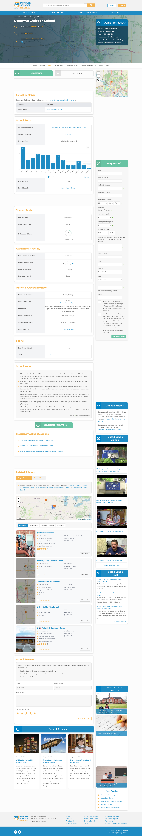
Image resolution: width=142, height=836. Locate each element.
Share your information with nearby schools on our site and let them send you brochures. (114, 306)
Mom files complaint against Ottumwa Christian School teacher (109, 501)
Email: (100, 170)
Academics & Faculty (72, 66)
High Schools (34, 525)
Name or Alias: (59, 684)
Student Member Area (91, 816)
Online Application (68, 329)
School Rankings (71, 823)
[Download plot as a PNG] (88, 147)
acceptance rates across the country (110, 430)
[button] (18, 714)
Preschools (60, 525)
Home (68, 816)
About (35, 66)
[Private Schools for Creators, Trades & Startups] (53, 744)
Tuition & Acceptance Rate (88, 66)
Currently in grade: (104, 214)
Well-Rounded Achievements (110, 807)
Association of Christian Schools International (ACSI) (68, 127)
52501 (41, 26)
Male (100, 210)
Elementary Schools (48, 525)
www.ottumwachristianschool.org (32, 39)
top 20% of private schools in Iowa (61, 100)
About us (69, 819)
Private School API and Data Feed (116, 823)
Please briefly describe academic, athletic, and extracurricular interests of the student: (111, 239)
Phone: (100, 294)
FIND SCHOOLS (29, 13)
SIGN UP (122, 5)
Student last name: (104, 192)
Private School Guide (91, 819)
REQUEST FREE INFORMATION (55, 425)
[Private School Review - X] (15, 832)
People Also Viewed (24, 478)
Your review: (20, 692)
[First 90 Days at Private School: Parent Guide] (80, 744)
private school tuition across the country (111, 420)
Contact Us (87, 823)
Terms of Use (111, 833)
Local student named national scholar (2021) (109, 594)
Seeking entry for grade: (105, 222)
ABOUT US (115, 13)
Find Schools (70, 821)
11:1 (73, 264)
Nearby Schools (39, 478)
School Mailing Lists (112, 819)
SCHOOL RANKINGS (56, 13)
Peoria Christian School (61, 488)
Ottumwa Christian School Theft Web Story (110, 531)
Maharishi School (75, 485)
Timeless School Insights (109, 795)
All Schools (22, 525)
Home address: (102, 254)
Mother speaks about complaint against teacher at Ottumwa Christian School (109, 470)
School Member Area (112, 816)
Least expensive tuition (54, 109)
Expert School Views (107, 798)
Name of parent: (103, 178)
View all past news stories (119, 621)
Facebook (19, 832)
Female (107, 210)
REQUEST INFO (36, 73)
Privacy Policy (122, 833)
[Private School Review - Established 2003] (22, 5)
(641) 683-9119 (28, 33)
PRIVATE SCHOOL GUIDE (87, 13)
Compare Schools (89, 821)
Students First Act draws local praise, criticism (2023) (109, 580)
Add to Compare (45, 554)
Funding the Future (107, 804)
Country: (100, 268)
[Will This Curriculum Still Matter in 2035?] (26, 744)
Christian (68, 134)
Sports (101, 66)
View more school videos (111, 565)
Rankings (42, 66)
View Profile (84, 554)
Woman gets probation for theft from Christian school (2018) (109, 607)
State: (99, 276)
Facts (49, 66)
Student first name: (104, 185)
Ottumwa (34, 26)
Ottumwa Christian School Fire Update (109, 560)
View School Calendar (68, 188)
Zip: (99, 284)
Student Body (58, 66)
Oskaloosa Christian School (44, 488)
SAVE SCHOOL (77, 73)
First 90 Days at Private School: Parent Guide (80, 761)
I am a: (18, 684)
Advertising (109, 821)
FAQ (107, 66)
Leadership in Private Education (111, 801)
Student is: (101, 207)
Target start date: (103, 229)
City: (99, 261)
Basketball (50, 355)
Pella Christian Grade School (53, 628)
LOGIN (112, 5)
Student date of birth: (105, 200)
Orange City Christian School (51, 561)
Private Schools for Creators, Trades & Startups (52, 761)
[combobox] (63, 5)
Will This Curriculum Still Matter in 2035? (24, 761)
